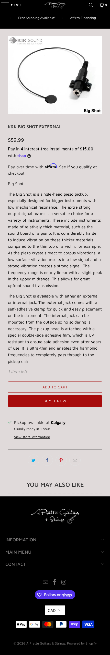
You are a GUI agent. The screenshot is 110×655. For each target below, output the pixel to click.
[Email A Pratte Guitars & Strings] (45, 582)
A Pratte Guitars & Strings (45, 643)
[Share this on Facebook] (47, 460)
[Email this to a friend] (75, 460)
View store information (32, 437)
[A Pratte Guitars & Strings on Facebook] (55, 582)
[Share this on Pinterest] (61, 460)
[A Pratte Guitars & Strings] (55, 5)
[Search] (91, 5)
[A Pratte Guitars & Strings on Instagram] (64, 582)
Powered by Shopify (82, 643)
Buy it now (55, 401)
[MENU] (2, 5)
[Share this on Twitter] (33, 460)
